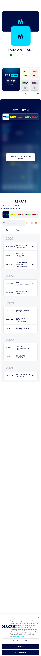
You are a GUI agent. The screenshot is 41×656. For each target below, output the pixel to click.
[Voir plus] (33, 246)
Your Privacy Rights (20, 641)
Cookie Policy (19, 636)
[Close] (38, 617)
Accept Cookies (20, 652)
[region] (20, 635)
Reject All (20, 647)
